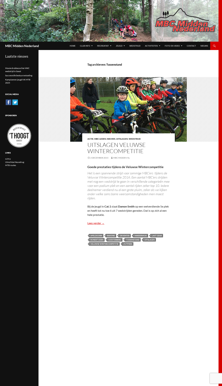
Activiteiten (151, 46)
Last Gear (157, 235)
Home (72, 46)
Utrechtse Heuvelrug (14, 162)
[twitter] (15, 102)
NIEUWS (204, 46)
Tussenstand (132, 240)
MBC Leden (100, 139)
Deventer (125, 235)
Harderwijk (140, 235)
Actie (90, 139)
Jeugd (119, 46)
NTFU (8, 159)
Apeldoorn (96, 235)
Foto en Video (172, 46)
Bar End (111, 235)
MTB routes (10, 165)
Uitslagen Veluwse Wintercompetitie (116, 148)
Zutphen (127, 244)
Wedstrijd (134, 46)
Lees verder (95, 223)
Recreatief (103, 46)
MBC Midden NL (121, 157)
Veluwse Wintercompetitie (104, 244)
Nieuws (111, 139)
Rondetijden (96, 240)
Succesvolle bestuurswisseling (18, 75)
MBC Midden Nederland (22, 46)
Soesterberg (114, 240)
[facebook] (8, 102)
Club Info (85, 46)
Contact (191, 46)
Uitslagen (122, 139)
